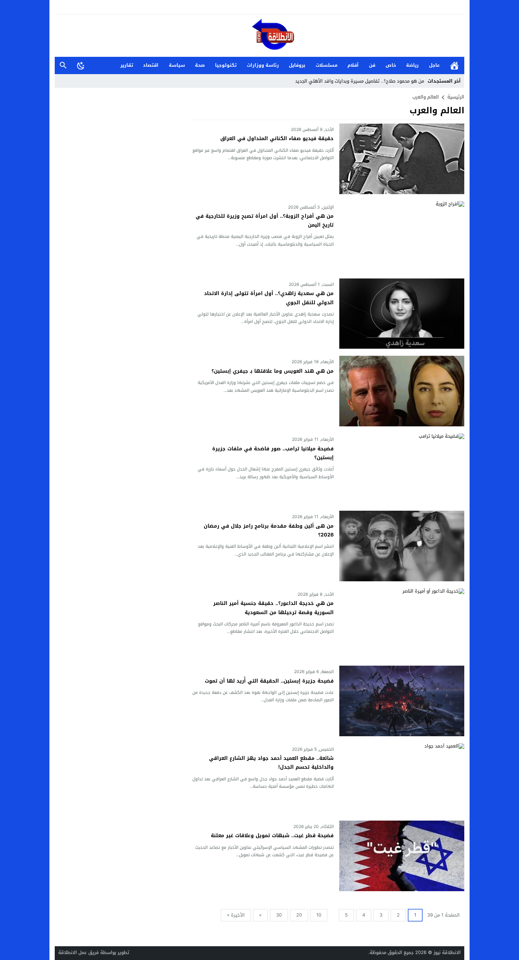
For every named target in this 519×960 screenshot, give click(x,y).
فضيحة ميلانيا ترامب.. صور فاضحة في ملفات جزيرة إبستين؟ (273, 453)
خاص (391, 65)
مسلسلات (327, 65)
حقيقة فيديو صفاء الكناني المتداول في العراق (277, 138)
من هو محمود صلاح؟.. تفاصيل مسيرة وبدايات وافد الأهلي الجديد (359, 81)
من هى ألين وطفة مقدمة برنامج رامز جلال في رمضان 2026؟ (269, 530)
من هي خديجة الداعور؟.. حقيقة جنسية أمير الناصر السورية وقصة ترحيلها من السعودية (273, 608)
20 (299, 915)
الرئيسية (454, 65)
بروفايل (297, 65)
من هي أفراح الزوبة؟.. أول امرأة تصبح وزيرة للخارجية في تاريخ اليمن (265, 220)
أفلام (353, 65)
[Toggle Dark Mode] (81, 65)
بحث (63, 65)
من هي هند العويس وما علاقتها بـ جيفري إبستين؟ (272, 371)
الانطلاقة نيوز (447, 952)
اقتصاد (151, 65)
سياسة (177, 65)
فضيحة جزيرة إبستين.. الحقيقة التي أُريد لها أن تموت (269, 681)
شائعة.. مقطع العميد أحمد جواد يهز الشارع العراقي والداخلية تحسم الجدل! (271, 763)
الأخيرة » (236, 915)
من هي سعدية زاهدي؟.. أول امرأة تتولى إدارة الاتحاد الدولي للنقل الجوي (269, 298)
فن (372, 65)
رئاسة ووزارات (263, 65)
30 (279, 915)
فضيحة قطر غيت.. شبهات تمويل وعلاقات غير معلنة (272, 835)
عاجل (434, 65)
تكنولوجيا (226, 65)
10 (318, 915)
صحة (200, 65)
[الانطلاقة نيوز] (259, 36)
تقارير (126, 65)
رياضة (412, 65)
